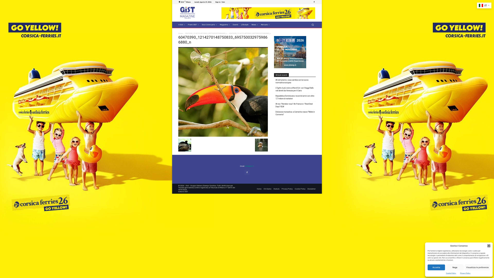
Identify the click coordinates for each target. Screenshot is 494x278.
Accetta (436, 267)
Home (180, 33)
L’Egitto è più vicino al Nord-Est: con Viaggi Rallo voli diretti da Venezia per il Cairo (295, 84)
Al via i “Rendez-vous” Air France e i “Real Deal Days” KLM (294, 100)
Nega (454, 267)
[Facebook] (314, 2)
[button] (489, 246)
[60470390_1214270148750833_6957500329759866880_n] (223, 136)
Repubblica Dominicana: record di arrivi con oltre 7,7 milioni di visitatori (295, 92)
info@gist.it (249, 166)
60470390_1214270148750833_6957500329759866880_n (206, 33)
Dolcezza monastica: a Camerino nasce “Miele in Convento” (295, 108)
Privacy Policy (465, 273)
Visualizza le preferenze (477, 267)
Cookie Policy (451, 273)
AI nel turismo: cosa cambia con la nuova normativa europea (292, 76)
